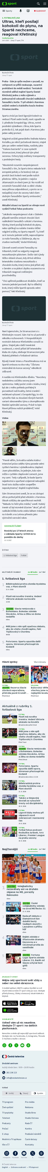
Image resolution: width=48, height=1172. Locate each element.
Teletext (6, 1118)
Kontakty (29, 1144)
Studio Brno (30, 1112)
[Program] (28, 11)
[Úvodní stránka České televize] (13, 1056)
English (5, 1167)
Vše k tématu (40, 662)
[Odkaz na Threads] (28, 1045)
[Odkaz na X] (16, 1045)
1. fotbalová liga (11, 17)
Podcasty (6, 1123)
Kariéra (28, 1128)
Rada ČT (29, 1123)
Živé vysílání (7, 1107)
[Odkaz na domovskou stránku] (13, 3)
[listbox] (24, 1093)
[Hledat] (38, 3)
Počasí (5, 1128)
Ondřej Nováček (7, 38)
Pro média (29, 1102)
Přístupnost (33, 1167)
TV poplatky (7, 1112)
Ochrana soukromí (18, 1167)
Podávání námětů (33, 1134)
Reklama (29, 1107)
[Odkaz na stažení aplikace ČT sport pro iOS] (10, 1003)
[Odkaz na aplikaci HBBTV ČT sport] (10, 1010)
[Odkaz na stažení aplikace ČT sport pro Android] (28, 1003)
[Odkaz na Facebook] (10, 1045)
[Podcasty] (20, 11)
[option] (10, 1093)
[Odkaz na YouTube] (22, 1045)
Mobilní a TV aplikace (11, 1139)
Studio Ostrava (32, 1118)
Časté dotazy (31, 1139)
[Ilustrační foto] (24, 57)
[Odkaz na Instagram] (4, 1045)
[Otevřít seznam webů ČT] (45, 3)
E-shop (5, 1134)
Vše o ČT (6, 1144)
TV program (7, 1102)
